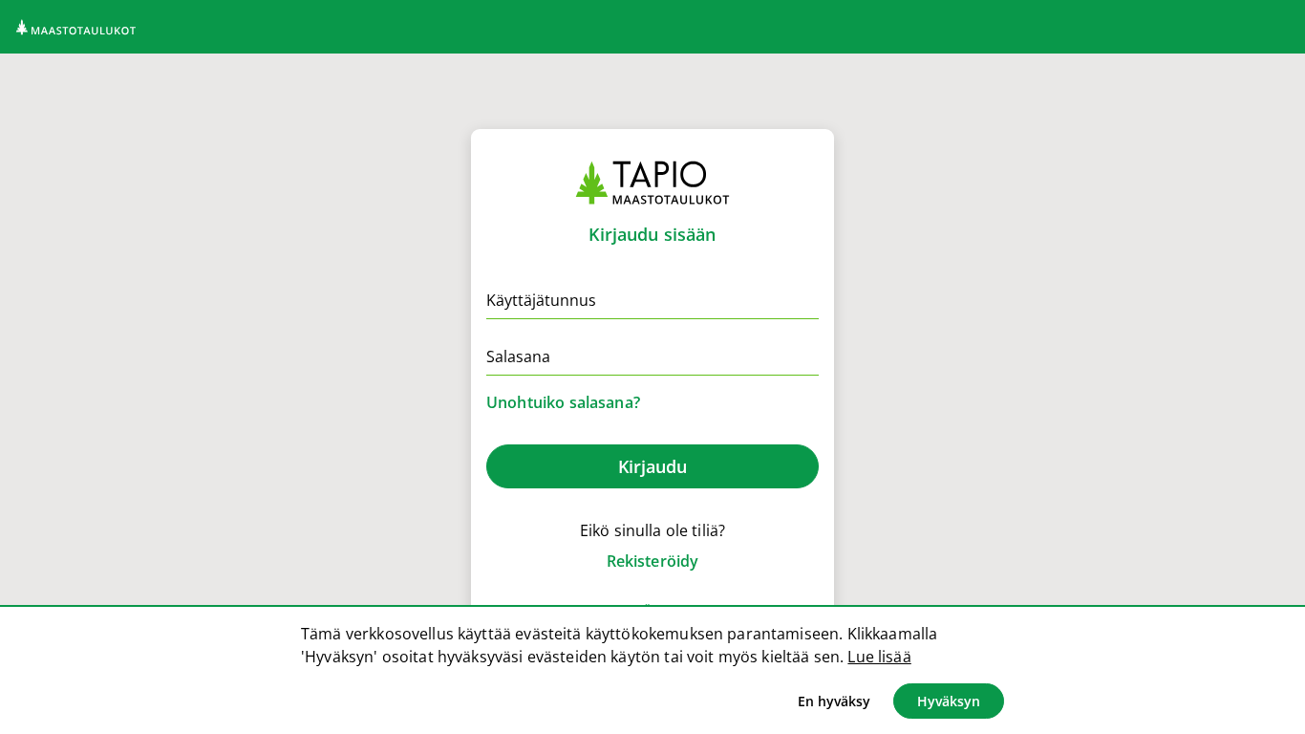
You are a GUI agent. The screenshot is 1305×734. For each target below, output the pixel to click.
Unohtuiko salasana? (563, 402)
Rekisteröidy (653, 561)
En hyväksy (834, 701)
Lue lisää (878, 656)
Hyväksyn (948, 701)
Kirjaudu (652, 466)
